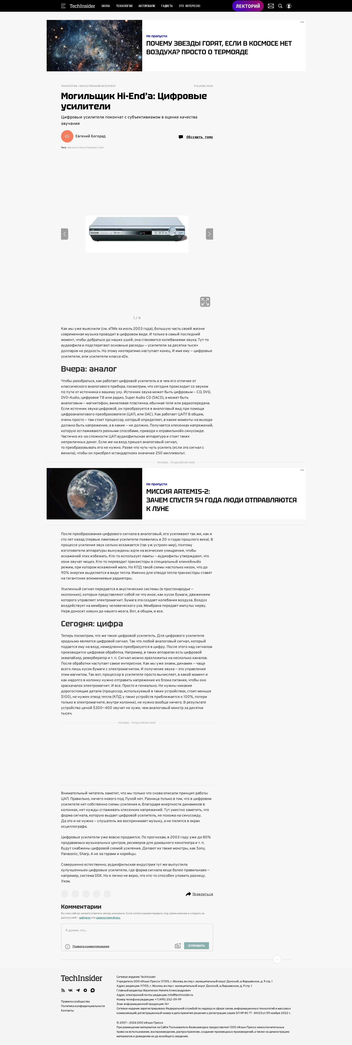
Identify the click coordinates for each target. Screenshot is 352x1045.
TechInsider (82, 6)
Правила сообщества (75, 1001)
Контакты (67, 1011)
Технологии (69, 86)
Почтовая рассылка (271, 6)
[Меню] (63, 6)
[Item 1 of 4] (137, 234)
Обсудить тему (199, 137)
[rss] (63, 990)
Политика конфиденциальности (83, 1006)
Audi (101, 147)
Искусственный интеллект (98, 86)
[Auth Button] (289, 6)
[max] (93, 990)
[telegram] (78, 990)
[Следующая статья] (176, 959)
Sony (81, 147)
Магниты (72, 147)
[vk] (70, 990)
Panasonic (92, 147)
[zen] (85, 990)
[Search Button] (280, 6)
